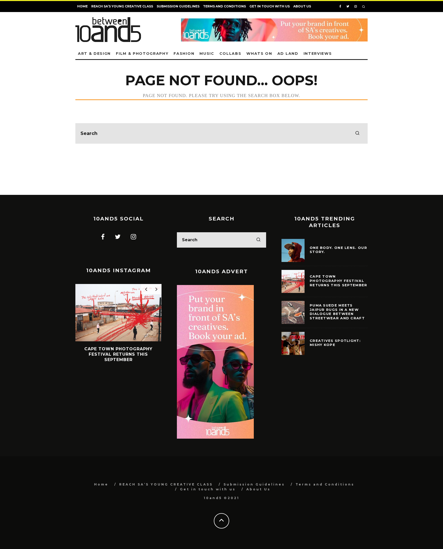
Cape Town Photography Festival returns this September (338, 280)
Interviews (318, 53)
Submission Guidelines (178, 6)
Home (82, 6)
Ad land (287, 53)
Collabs (230, 53)
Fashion (184, 53)
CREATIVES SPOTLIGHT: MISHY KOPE (335, 343)
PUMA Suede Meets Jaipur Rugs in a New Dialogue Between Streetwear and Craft (337, 311)
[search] (357, 133)
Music (206, 53)
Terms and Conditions (224, 6)
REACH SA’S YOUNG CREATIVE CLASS (122, 6)
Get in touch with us (269, 6)
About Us (302, 6)
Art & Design (94, 53)
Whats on (259, 53)
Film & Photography (142, 53)
